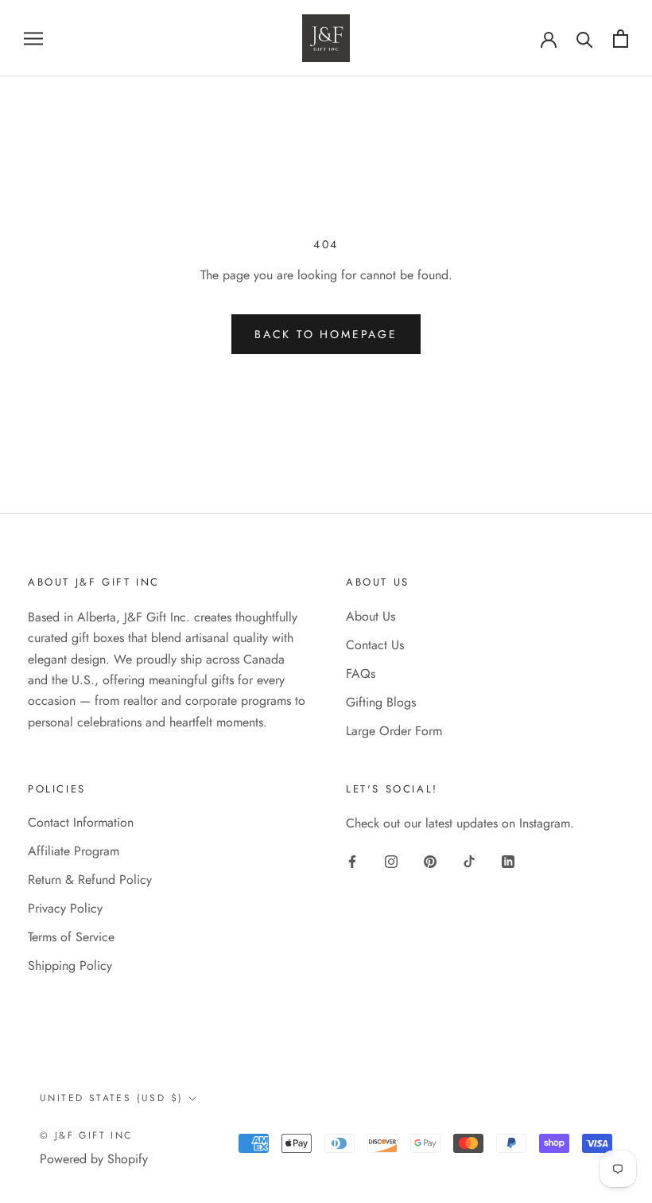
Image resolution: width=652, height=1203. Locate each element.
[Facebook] (352, 861)
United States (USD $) (111, 1098)
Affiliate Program (73, 851)
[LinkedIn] (508, 861)
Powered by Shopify (94, 1159)
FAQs (360, 673)
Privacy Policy (65, 908)
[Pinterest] (430, 861)
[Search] (584, 38)
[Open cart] (620, 38)
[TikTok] (469, 861)
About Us (370, 616)
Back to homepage (326, 334)
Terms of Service (71, 937)
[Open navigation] (33, 38)
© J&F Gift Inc (86, 1135)
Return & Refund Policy (90, 879)
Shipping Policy (70, 965)
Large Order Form (394, 731)
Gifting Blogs (381, 702)
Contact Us (375, 645)
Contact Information (81, 822)
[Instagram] (391, 861)
